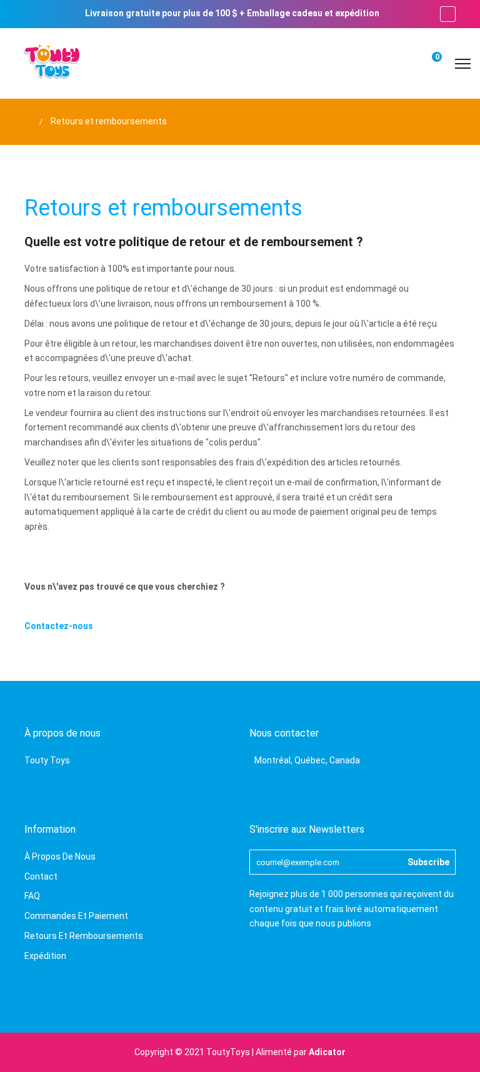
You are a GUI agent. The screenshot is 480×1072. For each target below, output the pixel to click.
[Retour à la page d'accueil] (27, 121)
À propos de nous (60, 856)
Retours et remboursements (83, 936)
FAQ (32, 896)
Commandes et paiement (76, 916)
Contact (41, 876)
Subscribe (428, 862)
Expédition (45, 956)
